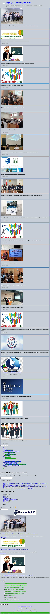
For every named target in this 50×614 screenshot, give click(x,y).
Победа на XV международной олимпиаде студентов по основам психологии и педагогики (22, 485)
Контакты (5, 466)
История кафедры (9, 450)
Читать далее (3, 537)
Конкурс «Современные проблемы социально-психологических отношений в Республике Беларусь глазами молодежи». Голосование (21, 240)
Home (4, 468)
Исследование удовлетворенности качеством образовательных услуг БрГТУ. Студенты (14, 418)
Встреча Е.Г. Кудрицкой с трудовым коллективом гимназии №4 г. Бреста (12, 307)
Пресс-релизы (6, 500)
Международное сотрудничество (10, 463)
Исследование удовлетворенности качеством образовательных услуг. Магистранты (14, 440)
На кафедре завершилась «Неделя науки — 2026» (8, 129)
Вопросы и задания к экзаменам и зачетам (14, 587)
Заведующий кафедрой (10, 452)
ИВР (4, 495)
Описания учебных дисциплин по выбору (14, 589)
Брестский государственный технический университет (25, 610)
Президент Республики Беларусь (25, 606)
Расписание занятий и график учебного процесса (16, 583)
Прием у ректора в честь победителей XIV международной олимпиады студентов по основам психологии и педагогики (19, 25)
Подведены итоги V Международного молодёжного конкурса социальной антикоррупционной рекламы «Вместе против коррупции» (21, 195)
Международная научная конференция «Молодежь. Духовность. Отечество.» (13, 174)
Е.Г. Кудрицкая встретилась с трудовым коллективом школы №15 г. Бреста (12, 107)
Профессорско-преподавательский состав (11, 451)
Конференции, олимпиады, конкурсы (13, 461)
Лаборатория (5, 501)
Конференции (8, 457)
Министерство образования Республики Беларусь (25, 608)
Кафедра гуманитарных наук (18, 2)
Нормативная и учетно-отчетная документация (15, 591)
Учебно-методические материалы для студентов (16, 585)
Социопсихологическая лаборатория (10, 462)
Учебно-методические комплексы (12, 599)
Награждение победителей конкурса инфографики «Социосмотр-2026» (12, 85)
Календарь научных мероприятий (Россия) (14, 593)
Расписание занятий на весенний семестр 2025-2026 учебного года (11, 374)
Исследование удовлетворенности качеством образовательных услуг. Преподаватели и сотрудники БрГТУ (17, 63)
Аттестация (7, 455)
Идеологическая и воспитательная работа (11, 465)
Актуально (5, 494)
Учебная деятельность (7, 453)
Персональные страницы (10, 597)
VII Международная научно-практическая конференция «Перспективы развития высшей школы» (16, 396)
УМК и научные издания (10, 458)
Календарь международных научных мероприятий (15, 464)
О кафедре (5, 448)
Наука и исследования (7, 456)
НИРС (4, 459)
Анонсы (4, 496)
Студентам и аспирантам (10, 454)
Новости (5, 447)
